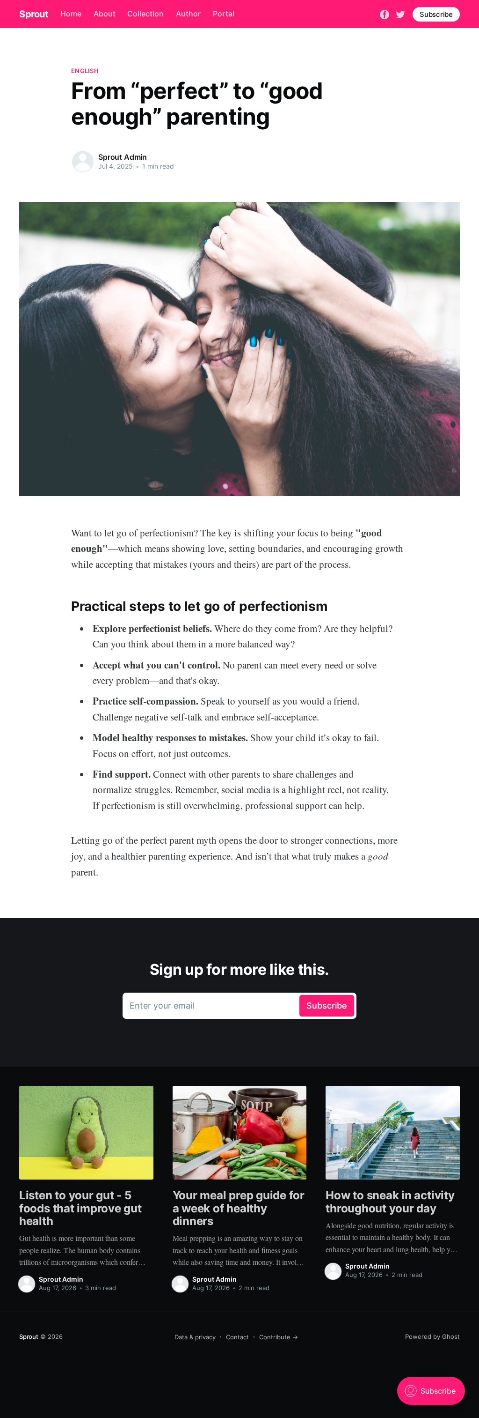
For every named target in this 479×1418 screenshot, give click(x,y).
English (85, 70)
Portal (223, 13)
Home (70, 13)
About (105, 13)
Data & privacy (195, 1337)
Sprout (34, 14)
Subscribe (436, 14)
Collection (145, 13)
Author (188, 13)
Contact (237, 1337)
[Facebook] (384, 13)
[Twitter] (400, 13)
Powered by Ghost (432, 1336)
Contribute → (278, 1337)
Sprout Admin (122, 157)
